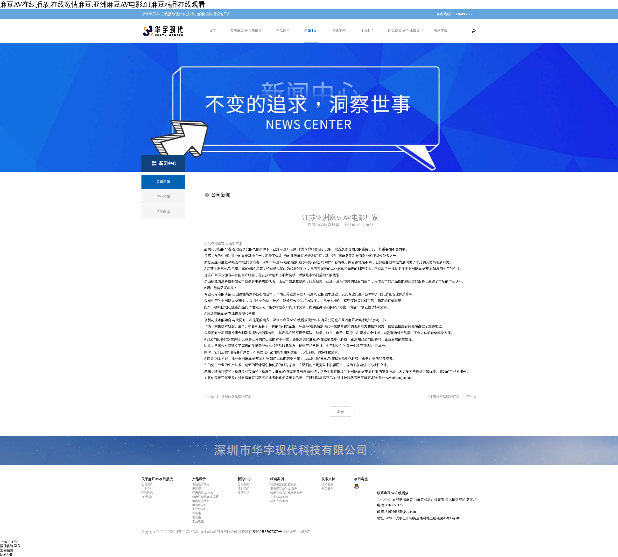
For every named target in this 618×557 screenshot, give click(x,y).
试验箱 (196, 513)
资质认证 (147, 497)
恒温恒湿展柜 (201, 501)
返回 (340, 411)
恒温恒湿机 (199, 505)
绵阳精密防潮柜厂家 (453, 397)
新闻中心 (311, 31)
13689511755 (9, 542)
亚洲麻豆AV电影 (202, 492)
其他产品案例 (279, 501)
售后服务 (327, 488)
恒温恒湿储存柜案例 (283, 484)
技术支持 (367, 31)
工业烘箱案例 (279, 497)
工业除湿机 (199, 509)
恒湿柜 (196, 488)
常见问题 (243, 492)
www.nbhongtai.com (398, 378)
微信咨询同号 (10, 546)
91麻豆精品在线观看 (205, 497)
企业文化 (147, 488)
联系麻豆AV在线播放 (404, 31)
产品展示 (283, 31)
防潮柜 (471, 500)
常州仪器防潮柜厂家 (228, 397)
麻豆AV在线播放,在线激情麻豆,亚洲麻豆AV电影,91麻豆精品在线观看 (102, 4)
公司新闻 (243, 484)
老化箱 (196, 517)
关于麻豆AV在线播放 (246, 31)
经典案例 (339, 31)
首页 (212, 31)
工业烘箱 (198, 521)
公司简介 (147, 484)
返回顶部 (7, 550)
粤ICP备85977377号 (267, 532)
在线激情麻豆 (201, 484)
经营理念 (147, 492)
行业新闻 (243, 488)
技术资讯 (327, 484)
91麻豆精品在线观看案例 (286, 492)
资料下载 (441, 31)
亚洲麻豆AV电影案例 (283, 488)
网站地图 (7, 555)
